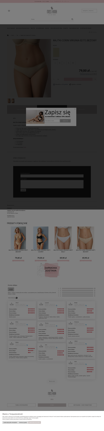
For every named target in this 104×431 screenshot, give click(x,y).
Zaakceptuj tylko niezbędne (10, 422)
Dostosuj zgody (23, 422)
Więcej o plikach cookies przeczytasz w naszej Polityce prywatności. (17, 419)
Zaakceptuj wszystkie (34, 422)
